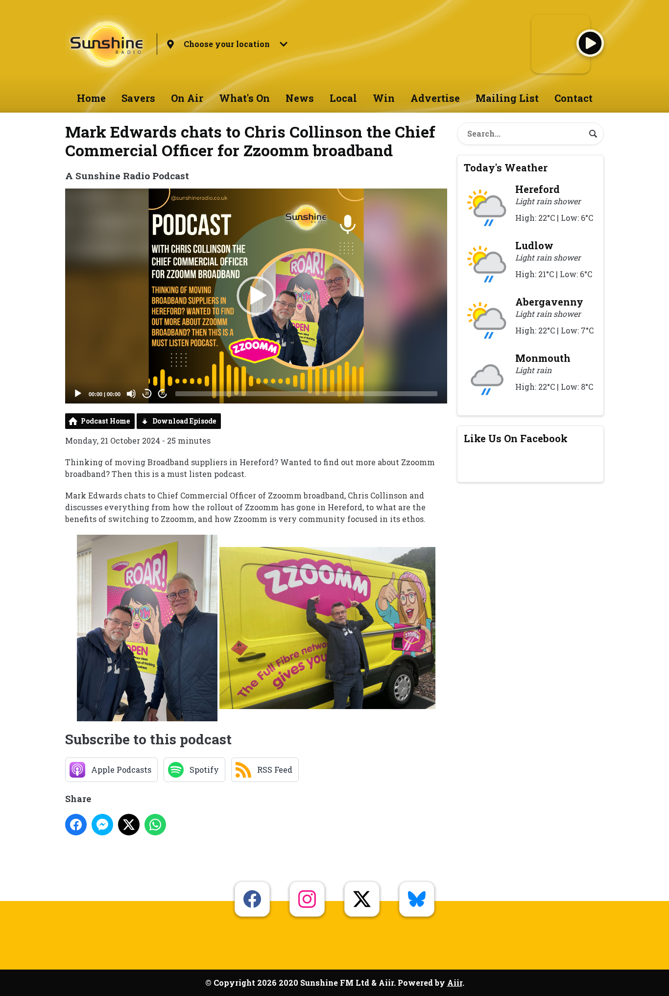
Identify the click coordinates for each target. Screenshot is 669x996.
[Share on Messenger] (102, 824)
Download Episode (184, 421)
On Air (187, 98)
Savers (138, 98)
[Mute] (131, 394)
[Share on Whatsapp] (155, 824)
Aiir (454, 982)
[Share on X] (129, 824)
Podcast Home (105, 421)
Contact (573, 98)
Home (91, 98)
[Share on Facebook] (76, 824)
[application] (256, 296)
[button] (256, 295)
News (300, 98)
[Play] (78, 394)
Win (384, 98)
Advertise (435, 98)
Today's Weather (506, 167)
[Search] (593, 134)
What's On (244, 98)
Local (343, 98)
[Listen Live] (590, 43)
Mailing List (507, 98)
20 (147, 393)
